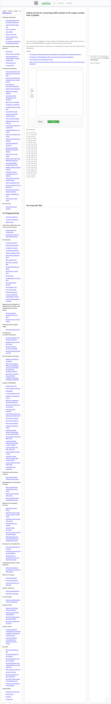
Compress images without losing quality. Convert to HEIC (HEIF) (12, 432)
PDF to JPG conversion (12, 418)
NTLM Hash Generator (12, 594)
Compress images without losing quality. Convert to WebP (12, 443)
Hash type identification (12, 591)
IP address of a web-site (12, 105)
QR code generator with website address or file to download (13, 665)
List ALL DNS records (12, 112)
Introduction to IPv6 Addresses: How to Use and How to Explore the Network (52, 57)
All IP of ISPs (9, 32)
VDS (54, 3)
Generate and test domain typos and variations (11, 97)
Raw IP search (10, 694)
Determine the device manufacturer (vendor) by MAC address (13, 569)
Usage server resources (12, 692)
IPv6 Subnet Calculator (12, 245)
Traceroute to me (11, 63)
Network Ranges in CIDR (13, 253)
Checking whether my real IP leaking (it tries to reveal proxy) (13, 58)
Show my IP (9, 51)
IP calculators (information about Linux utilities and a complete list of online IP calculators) (55, 54)
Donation (61, 3)
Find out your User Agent (13, 54)
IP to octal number (11, 290)
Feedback (69, 3)
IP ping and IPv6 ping (12, 580)
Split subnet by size (11, 260)
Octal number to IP (11, 287)
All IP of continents (11, 34)
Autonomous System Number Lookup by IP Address (12, 150)
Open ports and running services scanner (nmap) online (13, 514)
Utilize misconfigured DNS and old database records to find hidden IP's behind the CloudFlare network (12, 367)
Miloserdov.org (6, 13)
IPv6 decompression (11, 292)
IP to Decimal (9, 276)
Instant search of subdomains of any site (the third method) (12, 558)
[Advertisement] (55, 28)
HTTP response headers (12, 118)
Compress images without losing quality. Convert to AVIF (12, 458)
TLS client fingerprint (12, 217)
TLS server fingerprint (12, 219)
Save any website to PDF (13, 183)
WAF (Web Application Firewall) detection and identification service (12, 539)
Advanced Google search (13, 329)
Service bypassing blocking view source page (12, 315)
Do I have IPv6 (10, 65)
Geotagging (9, 391)
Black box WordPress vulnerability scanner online (12, 489)
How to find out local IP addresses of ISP (41, 59)
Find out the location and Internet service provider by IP (13, 73)
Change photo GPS (11, 386)
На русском (9, 699)
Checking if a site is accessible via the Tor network (12, 174)
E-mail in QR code (11, 672)
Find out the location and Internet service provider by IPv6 (13, 80)
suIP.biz (46, 3)
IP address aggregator (12, 250)
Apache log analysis (11, 578)
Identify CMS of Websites (13, 89)
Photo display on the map (13, 388)
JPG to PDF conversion (12, 421)
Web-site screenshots (12, 423)
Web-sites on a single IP (12, 102)
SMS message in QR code (13, 669)
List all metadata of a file (13, 393)
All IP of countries (11, 29)
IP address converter (12, 248)
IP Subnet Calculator (11, 243)
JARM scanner (10, 222)
